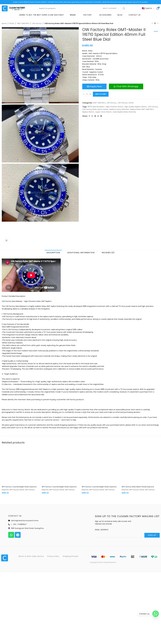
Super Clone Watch (103, 112)
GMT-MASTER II (23, 23)
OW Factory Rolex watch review (95, 109)
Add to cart (100, 94)
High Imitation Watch (114, 107)
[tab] (53, 252)
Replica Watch (88, 112)
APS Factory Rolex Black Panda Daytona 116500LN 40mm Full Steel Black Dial (138, 488)
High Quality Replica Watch (135, 107)
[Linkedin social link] (98, 116)
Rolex (156, 31)
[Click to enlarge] (6, 240)
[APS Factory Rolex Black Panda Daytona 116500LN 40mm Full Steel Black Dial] (140, 466)
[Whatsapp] (11, 535)
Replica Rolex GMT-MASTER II (141, 109)
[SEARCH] (124, 8)
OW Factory (37, 23)
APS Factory (14, 490)
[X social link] (92, 116)
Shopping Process (70, 556)
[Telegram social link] (101, 116)
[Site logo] (13, 8)
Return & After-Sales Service (31, 556)
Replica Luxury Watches (119, 109)
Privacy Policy (53, 556)
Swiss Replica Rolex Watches (124, 112)
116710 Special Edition (96, 107)
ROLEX (11, 23)
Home (4, 23)
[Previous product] (152, 23)
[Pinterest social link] (95, 116)
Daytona (5, 490)
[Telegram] (18, 535)
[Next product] (157, 23)
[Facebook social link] (89, 116)
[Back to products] (155, 23)
